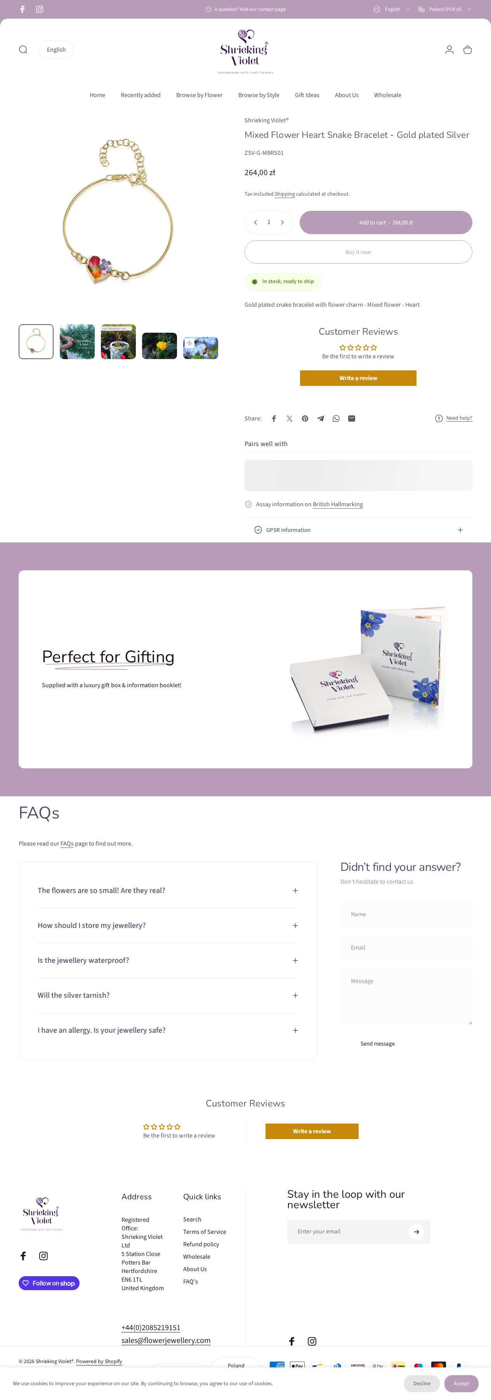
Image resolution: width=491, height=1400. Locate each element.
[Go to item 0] (36, 341)
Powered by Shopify (99, 1362)
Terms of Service (204, 1232)
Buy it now (358, 252)
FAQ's (190, 1282)
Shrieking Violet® (267, 120)
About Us (195, 1269)
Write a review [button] (358, 378)
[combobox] (392, 9)
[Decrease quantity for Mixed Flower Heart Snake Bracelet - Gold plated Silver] (254, 222)
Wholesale (196, 1257)
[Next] (201, 229)
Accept (461, 1384)
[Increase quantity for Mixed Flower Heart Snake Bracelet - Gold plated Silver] (284, 222)
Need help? (459, 418)
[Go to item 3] (118, 341)
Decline (421, 1384)
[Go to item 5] (200, 348)
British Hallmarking (338, 504)
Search (192, 1219)
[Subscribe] (416, 1232)
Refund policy (201, 1245)
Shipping (285, 194)
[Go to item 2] (77, 341)
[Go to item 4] (159, 346)
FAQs (67, 844)
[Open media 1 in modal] (120, 217)
